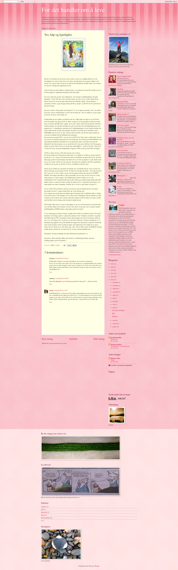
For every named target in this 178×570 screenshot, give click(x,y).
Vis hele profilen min (115, 255)
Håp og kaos (114, 339)
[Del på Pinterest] (76, 245)
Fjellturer (44, 507)
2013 (112, 273)
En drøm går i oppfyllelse (124, 163)
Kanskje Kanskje (116, 337)
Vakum (113, 360)
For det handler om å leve (73, 9)
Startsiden (73, 339)
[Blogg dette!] (70, 245)
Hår (42, 509)
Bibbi (122, 205)
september (116, 292)
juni (114, 301)
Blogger (97, 566)
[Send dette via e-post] (68, 245)
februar (115, 324)
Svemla (119, 187)
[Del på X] (72, 245)
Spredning (120, 89)
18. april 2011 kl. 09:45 (62, 278)
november (116, 285)
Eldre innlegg (99, 339)
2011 (112, 280)
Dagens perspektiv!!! (123, 114)
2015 (112, 267)
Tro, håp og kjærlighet (118, 310)
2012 (112, 277)
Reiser (43, 515)
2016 (112, 264)
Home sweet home (122, 150)
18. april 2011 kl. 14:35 (60, 290)
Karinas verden (115, 358)
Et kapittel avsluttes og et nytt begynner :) (125, 138)
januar (115, 327)
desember (115, 282)
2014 (112, 270)
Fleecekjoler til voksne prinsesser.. (120, 346)
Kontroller (44, 512)
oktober (115, 289)
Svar (50, 272)
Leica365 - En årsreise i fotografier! (121, 365)
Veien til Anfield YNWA (124, 76)
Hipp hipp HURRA (122, 102)
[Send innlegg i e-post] (64, 245)
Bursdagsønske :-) (122, 176)
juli (114, 298)
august (115, 295)
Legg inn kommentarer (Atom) (58, 343)
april (114, 308)
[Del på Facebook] (74, 245)
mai (114, 304)
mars (114, 320)
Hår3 (113, 313)
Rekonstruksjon (45, 518)
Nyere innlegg (47, 339)
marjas (51, 290)
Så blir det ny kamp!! (123, 125)
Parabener (115, 316)
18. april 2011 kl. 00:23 (62, 258)
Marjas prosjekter (116, 345)
